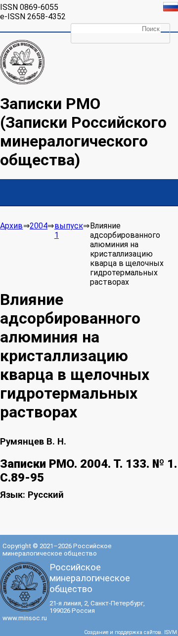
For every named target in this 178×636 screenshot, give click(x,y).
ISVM (170, 632)
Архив (11, 225)
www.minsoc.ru (24, 618)
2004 (38, 225)
